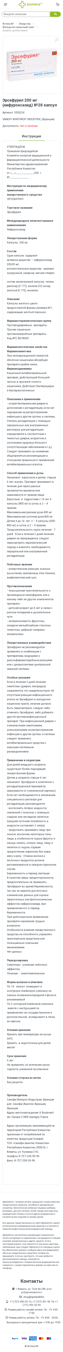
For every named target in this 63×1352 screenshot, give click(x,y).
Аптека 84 (8, 23)
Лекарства (25, 23)
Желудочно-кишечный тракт (18, 27)
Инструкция (31, 136)
